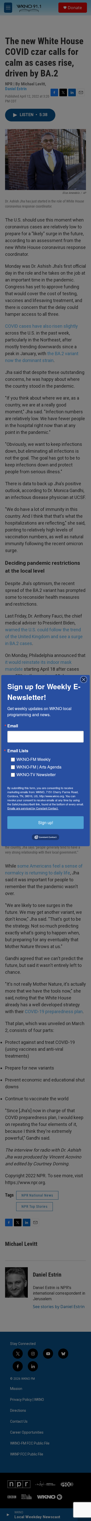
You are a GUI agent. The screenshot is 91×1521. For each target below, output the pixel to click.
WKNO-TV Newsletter (36, 774)
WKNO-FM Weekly (33, 759)
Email (12, 726)
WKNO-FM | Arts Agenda (38, 767)
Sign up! (45, 822)
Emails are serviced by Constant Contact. (32, 808)
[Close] (85, 679)
